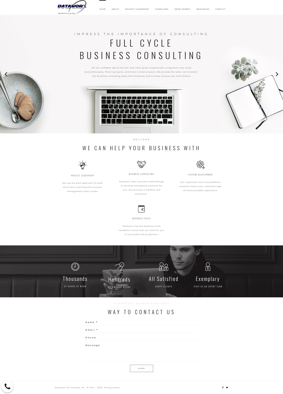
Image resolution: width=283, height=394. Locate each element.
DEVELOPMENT (183, 9)
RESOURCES (202, 9)
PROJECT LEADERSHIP (137, 9)
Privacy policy (112, 387)
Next (277, 74)
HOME (102, 9)
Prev (6, 74)
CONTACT (220, 9)
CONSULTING (162, 9)
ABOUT (115, 9)
